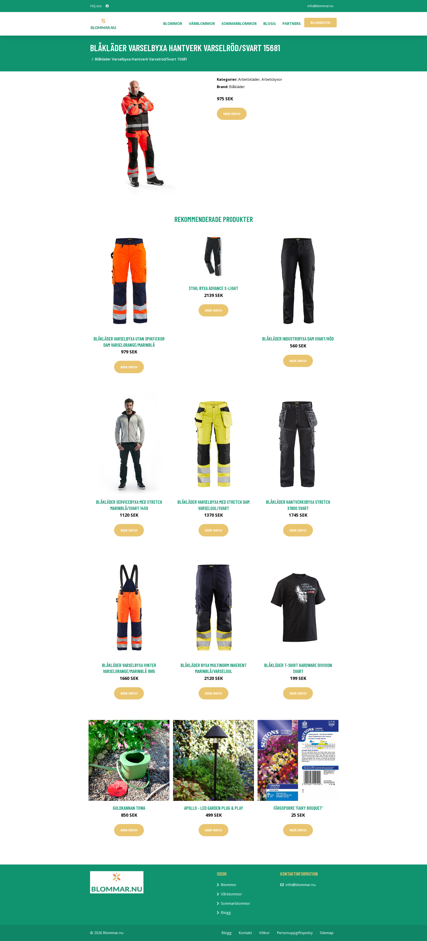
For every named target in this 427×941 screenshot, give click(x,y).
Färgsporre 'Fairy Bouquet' (298, 808)
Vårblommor (202, 23)
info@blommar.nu (320, 6)
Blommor (172, 23)
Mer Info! (231, 113)
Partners (291, 23)
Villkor (264, 932)
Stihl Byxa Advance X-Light (213, 288)
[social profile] (107, 6)
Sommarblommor (239, 23)
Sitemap (326, 932)
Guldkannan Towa (129, 808)
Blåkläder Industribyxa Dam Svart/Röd (298, 338)
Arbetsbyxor (272, 79)
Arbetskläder (249, 79)
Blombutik (320, 22)
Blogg (269, 23)
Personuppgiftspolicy (295, 932)
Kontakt (245, 932)
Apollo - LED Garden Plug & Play (213, 808)
